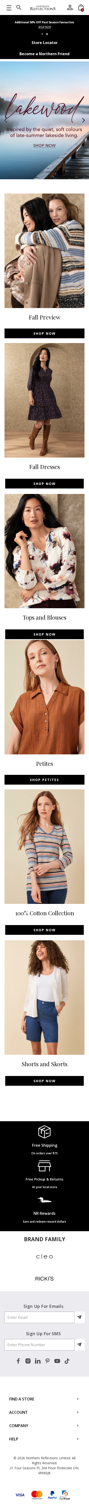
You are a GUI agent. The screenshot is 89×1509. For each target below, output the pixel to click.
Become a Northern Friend (44, 53)
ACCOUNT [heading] (18, 1412)
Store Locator (45, 42)
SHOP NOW (44, 27)
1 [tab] (42, 34)
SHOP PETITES (44, 779)
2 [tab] (47, 34)
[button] (6, 120)
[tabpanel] (44, 26)
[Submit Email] (80, 1317)
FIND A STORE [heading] (21, 1399)
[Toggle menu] (8, 7)
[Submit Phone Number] (80, 1345)
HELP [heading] (13, 1439)
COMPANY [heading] (18, 1425)
